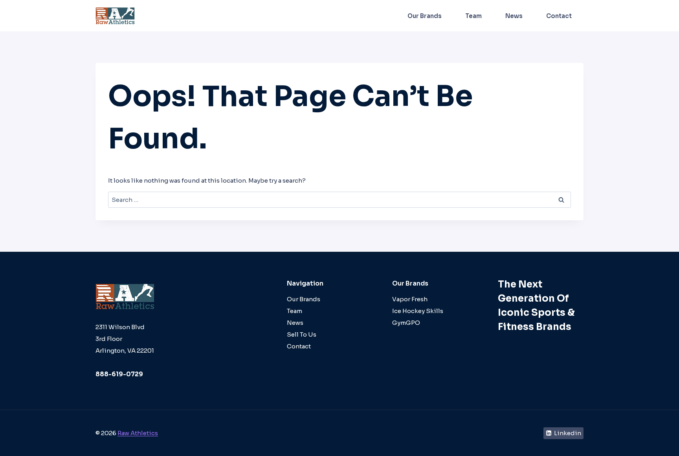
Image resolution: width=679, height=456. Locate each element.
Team (473, 16)
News (514, 16)
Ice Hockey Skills (417, 311)
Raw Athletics (137, 433)
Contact (559, 16)
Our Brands (424, 16)
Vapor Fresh (410, 299)
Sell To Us (301, 334)
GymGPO (406, 322)
